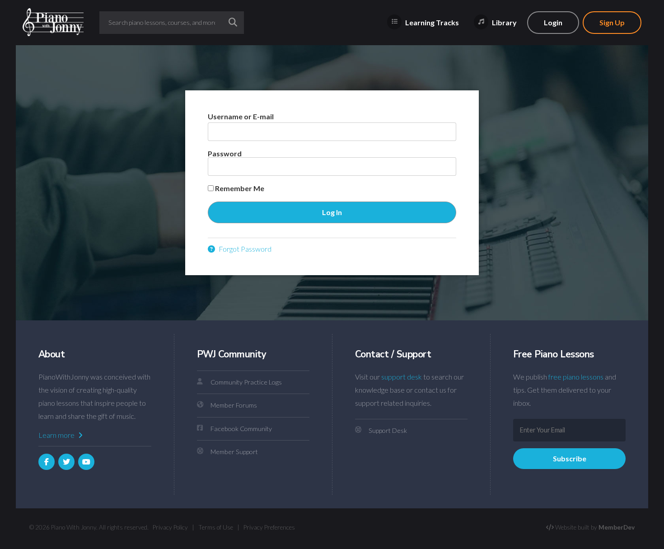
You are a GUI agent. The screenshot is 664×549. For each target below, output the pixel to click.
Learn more (57, 435)
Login (553, 22)
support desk (401, 376)
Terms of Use (215, 527)
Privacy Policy (170, 527)
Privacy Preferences (269, 527)
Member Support (234, 451)
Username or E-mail (241, 116)
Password (225, 153)
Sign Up (612, 22)
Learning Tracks (431, 22)
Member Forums (233, 405)
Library (504, 22)
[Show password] (441, 166)
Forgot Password (244, 248)
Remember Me (239, 188)
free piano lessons (575, 376)
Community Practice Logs (246, 382)
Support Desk (388, 430)
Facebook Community (241, 428)
